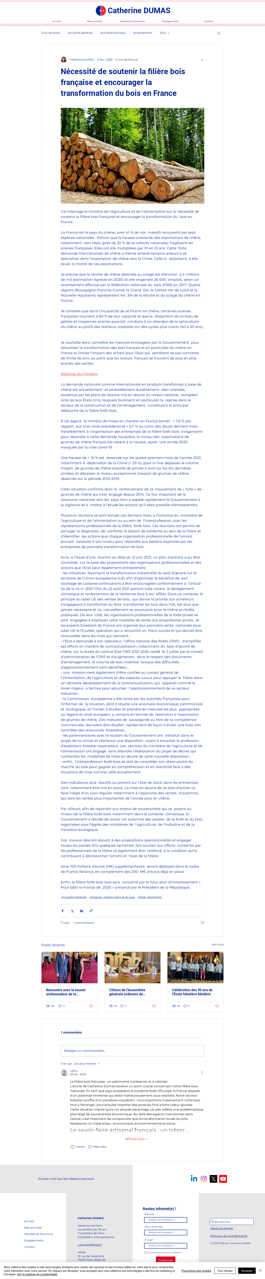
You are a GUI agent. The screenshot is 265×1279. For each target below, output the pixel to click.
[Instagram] (204, 1179)
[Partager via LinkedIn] (81, 911)
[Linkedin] (194, 1179)
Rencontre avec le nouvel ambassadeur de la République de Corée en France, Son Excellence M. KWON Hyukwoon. (66, 992)
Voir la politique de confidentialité (37, 1274)
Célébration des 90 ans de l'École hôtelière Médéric (192, 992)
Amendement (142, 33)
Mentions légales (221, 1228)
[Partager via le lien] (91, 911)
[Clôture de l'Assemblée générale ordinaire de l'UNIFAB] (133, 967)
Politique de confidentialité (228, 1236)
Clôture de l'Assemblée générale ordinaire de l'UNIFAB (127, 992)
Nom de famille (153, 1227)
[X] (213, 1179)
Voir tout (218, 944)
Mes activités (33, 1227)
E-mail (148, 1240)
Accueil (29, 1221)
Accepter (247, 1271)
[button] (219, 33)
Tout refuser (225, 1271)
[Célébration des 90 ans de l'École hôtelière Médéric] (195, 967)
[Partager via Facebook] (62, 911)
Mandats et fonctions (33, 1234)
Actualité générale (80, 33)
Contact (29, 1247)
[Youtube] (223, 1179)
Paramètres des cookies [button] (196, 1271)
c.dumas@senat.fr (90, 1244)
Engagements (33, 1240)
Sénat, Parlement (150, 897)
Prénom (149, 1214)
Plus (163, 33)
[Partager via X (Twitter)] (72, 911)
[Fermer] (260, 1270)
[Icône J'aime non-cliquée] (72, 1147)
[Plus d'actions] (202, 59)
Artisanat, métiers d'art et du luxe (112, 897)
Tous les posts (50, 33)
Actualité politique (113, 33)
